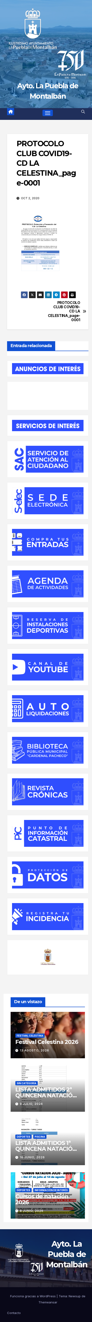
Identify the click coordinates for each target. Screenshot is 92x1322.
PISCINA (40, 1136)
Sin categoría (26, 1083)
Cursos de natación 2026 (41, 1199)
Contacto (14, 1313)
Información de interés (51, 1190)
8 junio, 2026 (31, 1211)
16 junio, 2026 (32, 1157)
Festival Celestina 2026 (46, 1041)
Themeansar (47, 1302)
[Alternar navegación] (47, 113)
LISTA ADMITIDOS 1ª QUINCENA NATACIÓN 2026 (46, 1149)
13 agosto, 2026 (34, 1050)
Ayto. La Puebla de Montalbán (67, 1254)
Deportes (23, 1136)
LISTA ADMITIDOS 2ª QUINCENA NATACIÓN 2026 (46, 1095)
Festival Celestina (30, 1035)
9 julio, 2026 (31, 1104)
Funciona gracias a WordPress (33, 1296)
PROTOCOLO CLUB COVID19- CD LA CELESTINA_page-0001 (64, 311)
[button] (83, 111)
